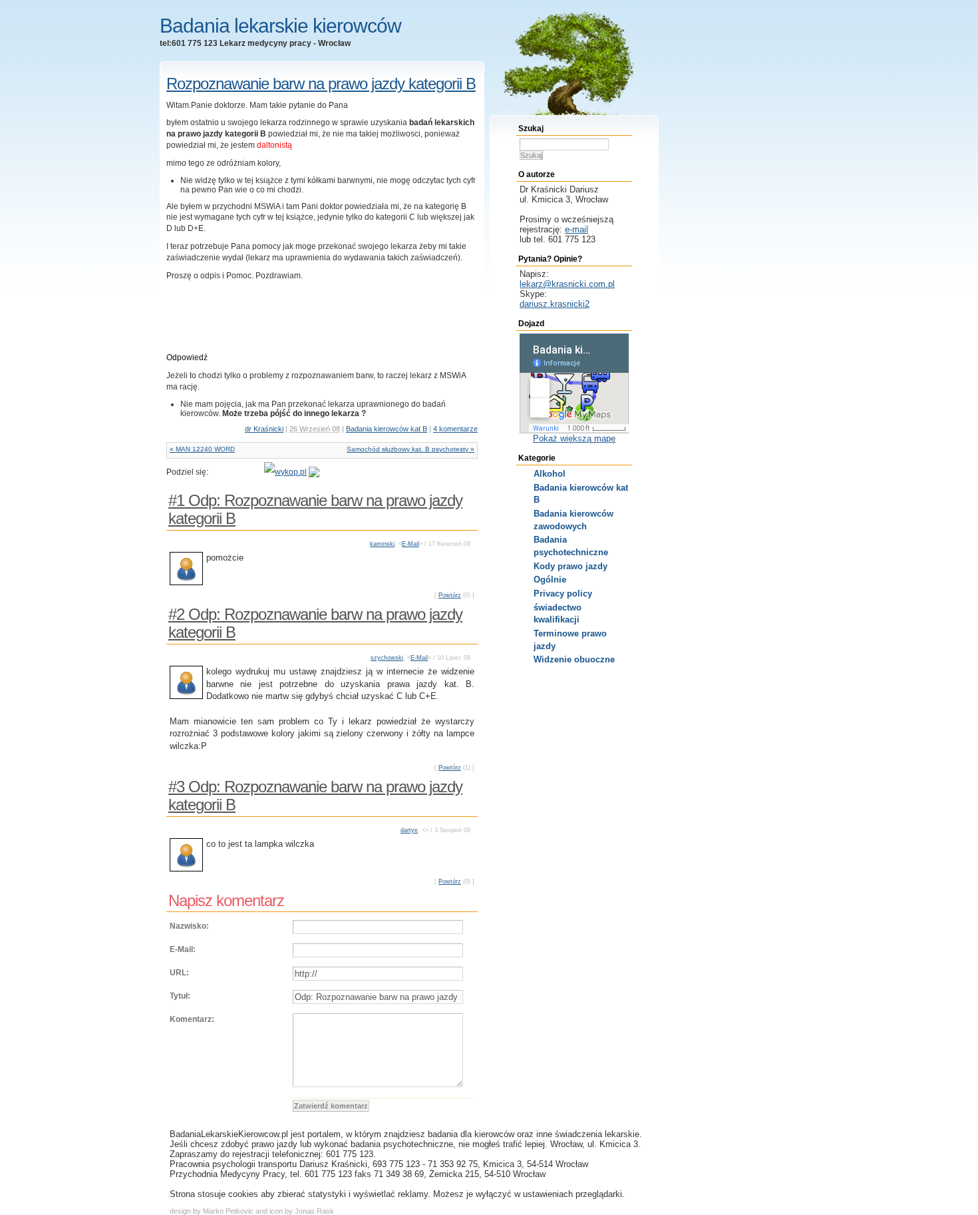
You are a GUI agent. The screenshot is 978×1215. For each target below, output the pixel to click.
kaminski (382, 544)
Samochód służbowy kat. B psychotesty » (410, 449)
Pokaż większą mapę (574, 438)
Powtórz (449, 595)
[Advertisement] (244, 326)
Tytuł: (180, 996)
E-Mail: (183, 949)
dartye (409, 830)
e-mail (576, 229)
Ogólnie (550, 580)
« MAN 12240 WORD (202, 449)
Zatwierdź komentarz (331, 1106)
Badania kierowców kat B (386, 429)
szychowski (387, 657)
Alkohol (550, 474)
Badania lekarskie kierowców (280, 26)
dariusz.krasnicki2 (554, 304)
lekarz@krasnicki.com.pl (567, 284)
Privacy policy (563, 594)
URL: (179, 972)
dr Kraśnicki (264, 429)
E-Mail (410, 544)
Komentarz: (192, 1019)
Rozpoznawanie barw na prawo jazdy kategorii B (321, 84)
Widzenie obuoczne (574, 659)
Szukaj (531, 155)
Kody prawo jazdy (570, 566)
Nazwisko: (189, 926)
